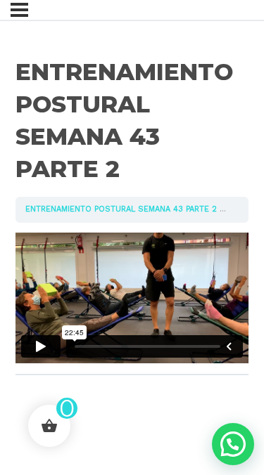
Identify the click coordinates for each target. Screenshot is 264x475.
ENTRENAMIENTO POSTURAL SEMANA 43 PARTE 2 (121, 209)
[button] (233, 444)
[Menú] (19, 10)
